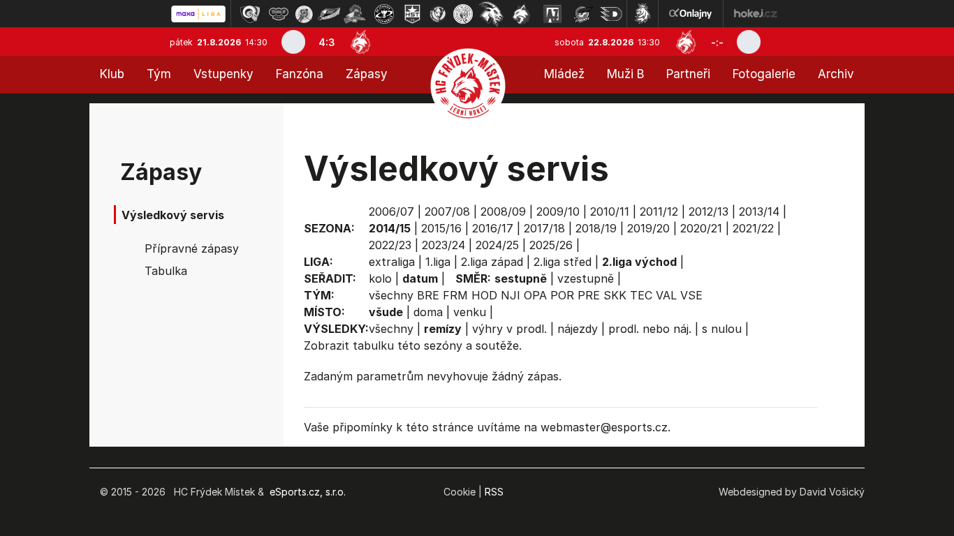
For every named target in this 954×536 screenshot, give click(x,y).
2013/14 (759, 211)
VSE (691, 295)
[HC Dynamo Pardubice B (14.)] (611, 14)
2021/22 (753, 228)
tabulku (373, 345)
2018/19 (596, 228)
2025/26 (551, 245)
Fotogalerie (764, 74)
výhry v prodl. (509, 329)
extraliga (392, 262)
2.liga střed (563, 262)
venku (469, 312)
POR (562, 295)
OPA (535, 295)
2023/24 (443, 245)
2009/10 (558, 211)
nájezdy (577, 329)
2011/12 (659, 211)
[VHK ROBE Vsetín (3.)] (303, 14)
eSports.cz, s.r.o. (308, 492)
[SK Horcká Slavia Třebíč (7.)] (412, 14)
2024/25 (497, 245)
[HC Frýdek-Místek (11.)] (521, 14)
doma (428, 312)
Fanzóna (299, 74)
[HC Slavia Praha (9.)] (463, 14)
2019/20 (648, 228)
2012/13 (708, 211)
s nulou (722, 329)
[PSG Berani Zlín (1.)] (250, 14)
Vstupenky (223, 74)
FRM (455, 295)
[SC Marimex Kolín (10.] (491, 14)
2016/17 (492, 228)
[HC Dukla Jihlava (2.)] (278, 14)
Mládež (564, 74)
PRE (589, 295)
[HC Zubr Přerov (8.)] (437, 14)
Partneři (688, 74)
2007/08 (447, 211)
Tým (159, 74)
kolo (380, 278)
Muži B (625, 74)
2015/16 (441, 228)
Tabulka (166, 271)
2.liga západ (492, 262)
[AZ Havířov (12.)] (552, 14)
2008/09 (503, 211)
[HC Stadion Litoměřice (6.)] (384, 14)
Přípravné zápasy (192, 248)
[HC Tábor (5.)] (355, 14)
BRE (428, 295)
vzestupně (585, 278)
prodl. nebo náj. (649, 329)
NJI (510, 295)
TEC (641, 295)
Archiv (836, 74)
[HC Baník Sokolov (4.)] (329, 14)
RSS (494, 492)
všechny (391, 295)
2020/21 (701, 228)
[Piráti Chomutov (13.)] (583, 14)
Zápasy (367, 74)
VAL (666, 295)
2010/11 (609, 211)
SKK (614, 295)
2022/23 (390, 245)
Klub (112, 74)
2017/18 (544, 228)
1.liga (437, 262)
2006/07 (391, 211)
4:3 (326, 42)
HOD (484, 295)
